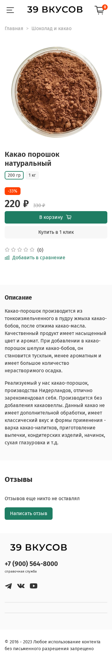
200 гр (14, 175)
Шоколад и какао (51, 28)
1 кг (32, 175)
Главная (14, 28)
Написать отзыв (28, 513)
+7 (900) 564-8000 (31, 564)
